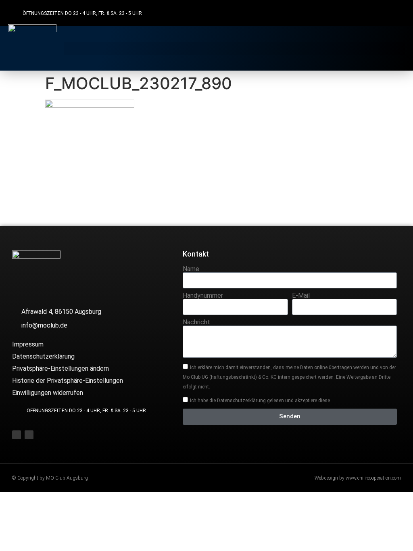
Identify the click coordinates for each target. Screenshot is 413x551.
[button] (234, 48)
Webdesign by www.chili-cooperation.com (358, 478)
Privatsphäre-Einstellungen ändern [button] (60, 368)
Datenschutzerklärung (43, 356)
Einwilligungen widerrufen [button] (47, 393)
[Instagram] (397, 13)
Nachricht (196, 322)
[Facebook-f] (381, 13)
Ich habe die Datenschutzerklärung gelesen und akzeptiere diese (260, 400)
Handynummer (203, 295)
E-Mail (301, 295)
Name (191, 269)
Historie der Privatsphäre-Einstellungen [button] (67, 380)
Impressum (28, 344)
